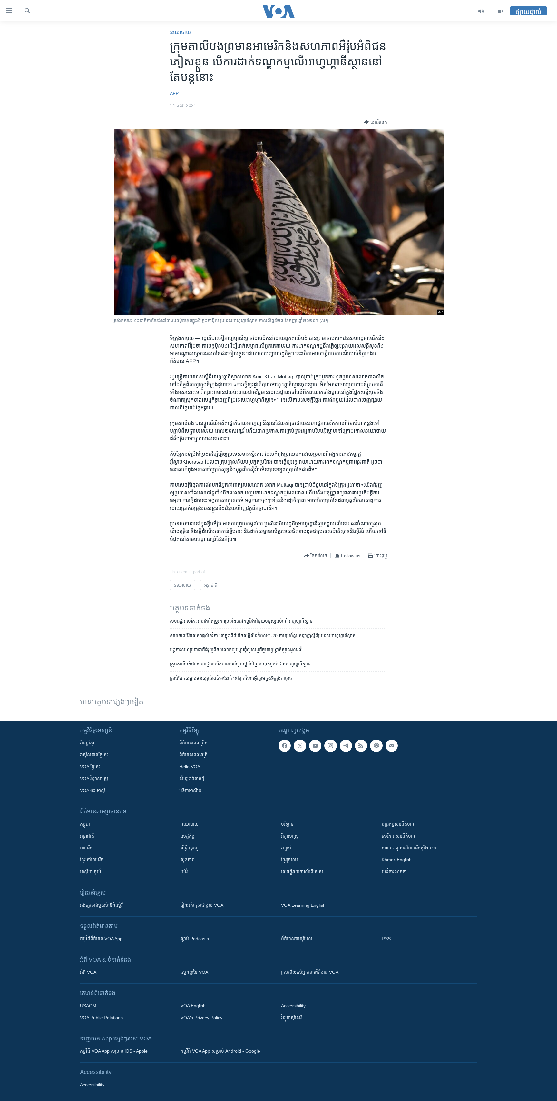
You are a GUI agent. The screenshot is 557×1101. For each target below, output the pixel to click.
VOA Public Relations (101, 1017)
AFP (174, 93)
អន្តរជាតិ (87, 835)
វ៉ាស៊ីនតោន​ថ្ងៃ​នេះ (94, 754)
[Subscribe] (392, 746)
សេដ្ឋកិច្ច (188, 835)
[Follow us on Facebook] (284, 746)
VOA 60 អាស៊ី (92, 790)
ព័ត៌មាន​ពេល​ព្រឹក (193, 742)
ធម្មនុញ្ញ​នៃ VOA (194, 972)
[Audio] (481, 11)
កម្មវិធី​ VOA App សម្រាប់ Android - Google (220, 1051)
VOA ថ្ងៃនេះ (90, 766)
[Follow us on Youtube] (315, 746)
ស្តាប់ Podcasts (195, 938)
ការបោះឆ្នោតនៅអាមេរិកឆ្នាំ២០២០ (410, 847)
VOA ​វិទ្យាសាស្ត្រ (94, 778)
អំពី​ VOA (88, 972)
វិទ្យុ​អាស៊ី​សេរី (291, 1017)
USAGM (88, 1005)
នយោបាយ (180, 32)
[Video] (500, 11)
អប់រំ (184, 871)
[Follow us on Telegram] (346, 746)
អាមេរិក (86, 847)
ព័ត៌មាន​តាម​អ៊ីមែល (296, 938)
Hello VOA (189, 766)
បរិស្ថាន (287, 824)
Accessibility (293, 1005)
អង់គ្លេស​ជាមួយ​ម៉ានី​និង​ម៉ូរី (101, 905)
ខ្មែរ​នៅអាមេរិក (91, 859)
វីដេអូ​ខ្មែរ (87, 742)
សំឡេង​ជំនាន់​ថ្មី (191, 778)
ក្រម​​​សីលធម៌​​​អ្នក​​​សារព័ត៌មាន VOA (309, 972)
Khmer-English (397, 859)
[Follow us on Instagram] (330, 746)
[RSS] (361, 746)
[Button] (375, 122)
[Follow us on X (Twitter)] (300, 746)
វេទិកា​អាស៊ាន (190, 790)
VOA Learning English (303, 905)
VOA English (193, 1005)
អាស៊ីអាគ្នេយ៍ (90, 871)
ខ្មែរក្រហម (289, 859)
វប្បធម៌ (287, 847)
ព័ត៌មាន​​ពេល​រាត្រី (193, 754)
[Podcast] (376, 746)
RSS (386, 938)
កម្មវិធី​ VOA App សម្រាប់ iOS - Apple (114, 1051)
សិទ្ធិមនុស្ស (190, 847)
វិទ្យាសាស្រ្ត (290, 835)
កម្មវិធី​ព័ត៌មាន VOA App (101, 938)
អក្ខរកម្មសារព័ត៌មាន (398, 824)
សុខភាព (188, 859)
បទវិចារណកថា (394, 871)
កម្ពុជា (85, 824)
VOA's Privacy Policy (201, 1017)
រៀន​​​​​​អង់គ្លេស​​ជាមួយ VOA (202, 905)
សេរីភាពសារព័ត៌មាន (398, 835)
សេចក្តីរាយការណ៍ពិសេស (302, 871)
